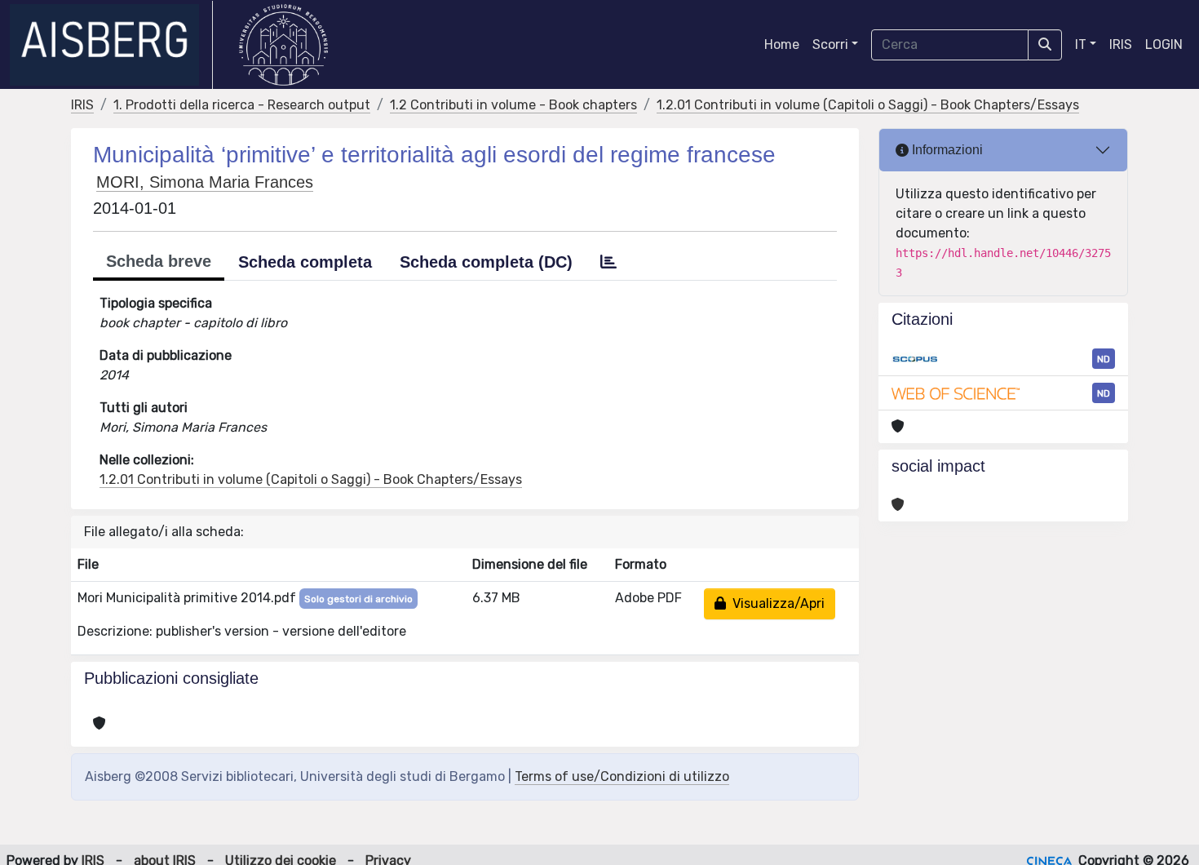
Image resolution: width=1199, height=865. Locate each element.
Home (781, 44)
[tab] (608, 262)
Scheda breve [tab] (158, 261)
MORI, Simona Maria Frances (204, 182)
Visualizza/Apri (775, 603)
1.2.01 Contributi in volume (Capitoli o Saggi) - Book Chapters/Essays (868, 105)
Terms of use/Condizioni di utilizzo (622, 776)
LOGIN (1164, 44)
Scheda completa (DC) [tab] (486, 262)
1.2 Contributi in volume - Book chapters (513, 105)
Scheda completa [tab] (305, 262)
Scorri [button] (830, 44)
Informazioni (946, 150)
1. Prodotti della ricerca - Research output (241, 105)
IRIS (1120, 44)
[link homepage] (111, 45)
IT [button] (1080, 44)
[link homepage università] (283, 45)
